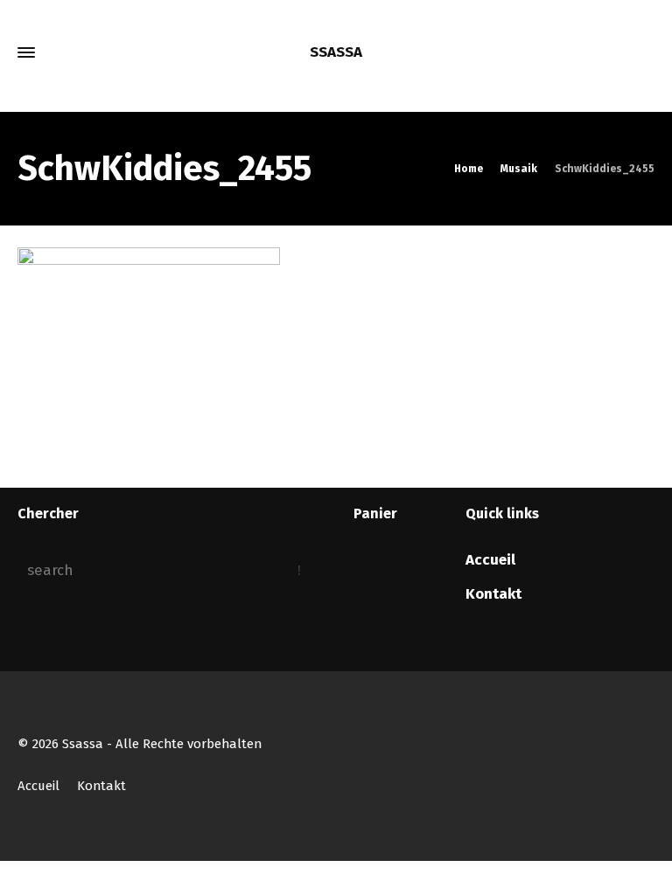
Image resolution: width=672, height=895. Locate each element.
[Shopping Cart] (617, 53)
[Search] (643, 53)
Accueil (490, 560)
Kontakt (494, 594)
